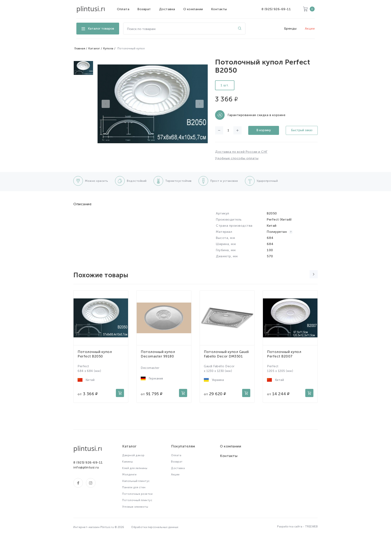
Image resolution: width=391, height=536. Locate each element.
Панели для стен (134, 487)
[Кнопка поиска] (239, 28)
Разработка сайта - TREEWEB (297, 526)
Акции (310, 28)
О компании (193, 9)
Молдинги (129, 474)
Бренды (290, 28)
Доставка (167, 9)
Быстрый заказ (301, 130)
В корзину (263, 130)
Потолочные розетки (137, 493)
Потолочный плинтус (137, 500)
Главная (79, 48)
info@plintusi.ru (86, 467)
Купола (108, 48)
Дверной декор (133, 455)
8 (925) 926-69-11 (276, 9)
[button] (106, 104)
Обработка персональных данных (154, 527)
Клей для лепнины (134, 468)
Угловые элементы (135, 506)
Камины (127, 461)
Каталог (94, 48)
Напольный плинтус (136, 481)
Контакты (219, 9)
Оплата (123, 9)
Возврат (144, 9)
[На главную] (90, 9)
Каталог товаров (101, 28)
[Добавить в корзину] (120, 393)
